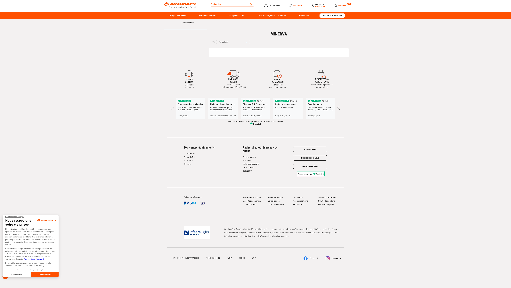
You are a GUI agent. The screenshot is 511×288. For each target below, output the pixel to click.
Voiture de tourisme (251, 164)
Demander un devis (310, 166)
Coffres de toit (189, 154)
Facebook (314, 258)
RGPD (229, 258)
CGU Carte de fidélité (326, 201)
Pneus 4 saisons (249, 157)
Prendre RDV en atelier (332, 16)
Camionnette (248, 167)
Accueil (183, 23)
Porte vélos (188, 160)
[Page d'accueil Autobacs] (180, 5)
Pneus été (247, 160)
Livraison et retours (251, 204)
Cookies (242, 258)
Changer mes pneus (177, 16)
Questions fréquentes (327, 197)
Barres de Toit (189, 157)
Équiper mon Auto (236, 16)
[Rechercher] (251, 4)
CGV (254, 258)
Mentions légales (213, 258)
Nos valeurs (298, 197)
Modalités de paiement (252, 201)
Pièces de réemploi (275, 197)
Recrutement (298, 204)
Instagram (336, 258)
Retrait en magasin (326, 204)
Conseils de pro (274, 201)
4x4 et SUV (247, 171)
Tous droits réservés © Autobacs (185, 258)
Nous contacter (310, 149)
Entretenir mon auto (207, 16)
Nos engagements (300, 201)
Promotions (304, 16)
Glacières (187, 164)
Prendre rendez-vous (310, 158)
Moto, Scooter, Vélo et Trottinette (272, 16)
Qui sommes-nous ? (276, 204)
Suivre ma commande (252, 197)
